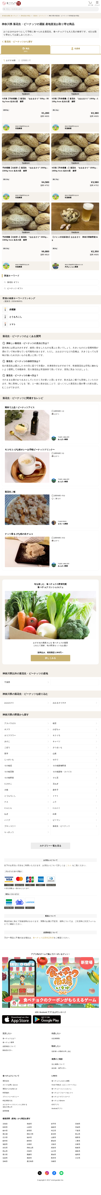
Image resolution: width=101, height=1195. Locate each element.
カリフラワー (10, 735)
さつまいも (57, 747)
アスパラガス (10, 723)
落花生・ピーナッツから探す (18, 42)
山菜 (55, 753)
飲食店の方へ (7, 1050)
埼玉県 (53, 1131)
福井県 (29, 1137)
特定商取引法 (7, 1101)
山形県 (29, 1127)
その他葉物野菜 (59, 766)
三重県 (77, 1141)
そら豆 (56, 778)
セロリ (56, 760)
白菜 (55, 814)
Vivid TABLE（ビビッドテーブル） (64, 1085)
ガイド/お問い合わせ (10, 1085)
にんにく (56, 808)
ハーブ (7, 820)
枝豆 (55, 723)
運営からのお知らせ (10, 1089)
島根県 (77, 1148)
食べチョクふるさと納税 (60, 1081)
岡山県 (5, 1151)
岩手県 (53, 1124)
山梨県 (53, 1137)
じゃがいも (9, 760)
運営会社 (6, 1081)
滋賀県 (5, 1144)
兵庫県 (77, 1144)
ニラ (55, 802)
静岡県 (29, 1141)
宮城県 (77, 1124)
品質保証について (9, 1046)
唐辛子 (56, 790)
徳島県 (77, 1151)
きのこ (7, 741)
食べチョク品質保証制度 (43, 938)
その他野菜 (9, 778)
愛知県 (53, 1141)
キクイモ (56, 735)
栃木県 (5, 1131)
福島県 (53, 1127)
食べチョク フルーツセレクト (62, 1093)
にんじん (8, 808)
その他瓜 (8, 766)
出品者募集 (56, 1038)
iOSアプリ (55, 1104)
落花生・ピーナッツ (61, 826)
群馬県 (29, 1131)
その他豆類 (9, 772)
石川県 (5, 1137)
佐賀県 (5, 1158)
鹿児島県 (30, 1161)
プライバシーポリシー (11, 1097)
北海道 (5, 1124)
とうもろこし (10, 796)
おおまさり (9, 703)
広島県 (29, 1151)
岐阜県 (5, 1141)
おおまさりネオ (59, 703)
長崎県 (29, 1158)
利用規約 (6, 1093)
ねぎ (6, 814)
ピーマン (56, 820)
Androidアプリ (57, 1108)
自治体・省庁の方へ (59, 1068)
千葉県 (7, 682)
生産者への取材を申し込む (61, 1051)
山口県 (53, 1151)
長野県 (77, 1137)
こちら (69, 865)
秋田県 (5, 1127)
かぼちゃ (56, 729)
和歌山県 (30, 1148)
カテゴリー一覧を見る (50, 846)
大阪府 (53, 1144)
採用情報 (6, 1111)
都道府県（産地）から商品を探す (17, 1118)
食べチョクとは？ (9, 1038)
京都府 (29, 1144)
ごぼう (7, 747)
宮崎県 (5, 1161)
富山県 (77, 1134)
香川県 (5, 1154)
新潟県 (53, 1134)
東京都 (5, 1134)
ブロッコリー (10, 826)
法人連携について (58, 1064)
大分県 (77, 1158)
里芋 (6, 753)
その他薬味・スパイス (62, 772)
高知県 (53, 1154)
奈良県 (5, 1148)
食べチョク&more (58, 1101)
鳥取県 (53, 1148)
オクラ (7, 729)
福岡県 (77, 1154)
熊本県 (53, 1158)
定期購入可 (26, 60)
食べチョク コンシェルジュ (62, 1089)
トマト (56, 796)
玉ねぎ (56, 784)
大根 (6, 790)
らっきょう (9, 832)
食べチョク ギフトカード (61, 1097)
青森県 (29, 1124)
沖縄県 (53, 1161)
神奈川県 (30, 1134)
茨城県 (77, 1127)
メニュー (97, 5)
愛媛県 (29, 1154)
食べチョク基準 (8, 1042)
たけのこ (8, 784)
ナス (6, 802)
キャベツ (56, 741)
